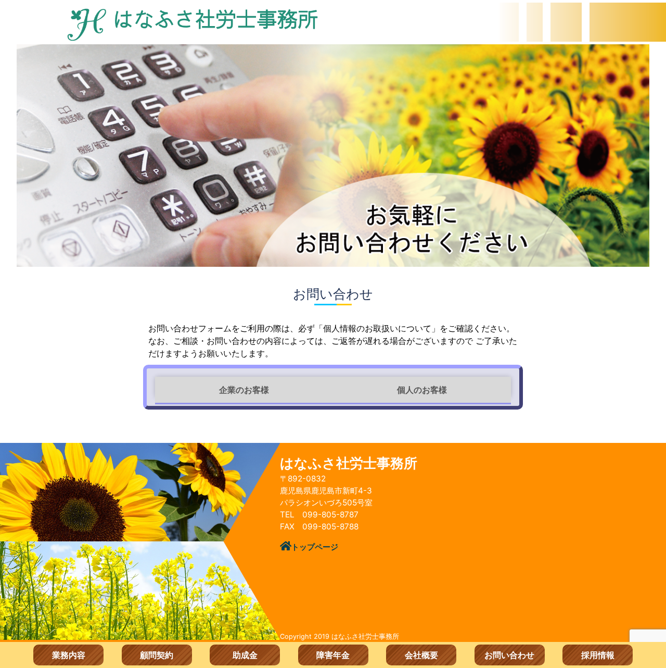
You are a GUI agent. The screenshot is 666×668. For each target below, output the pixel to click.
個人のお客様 (422, 390)
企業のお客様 (244, 390)
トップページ (314, 547)
